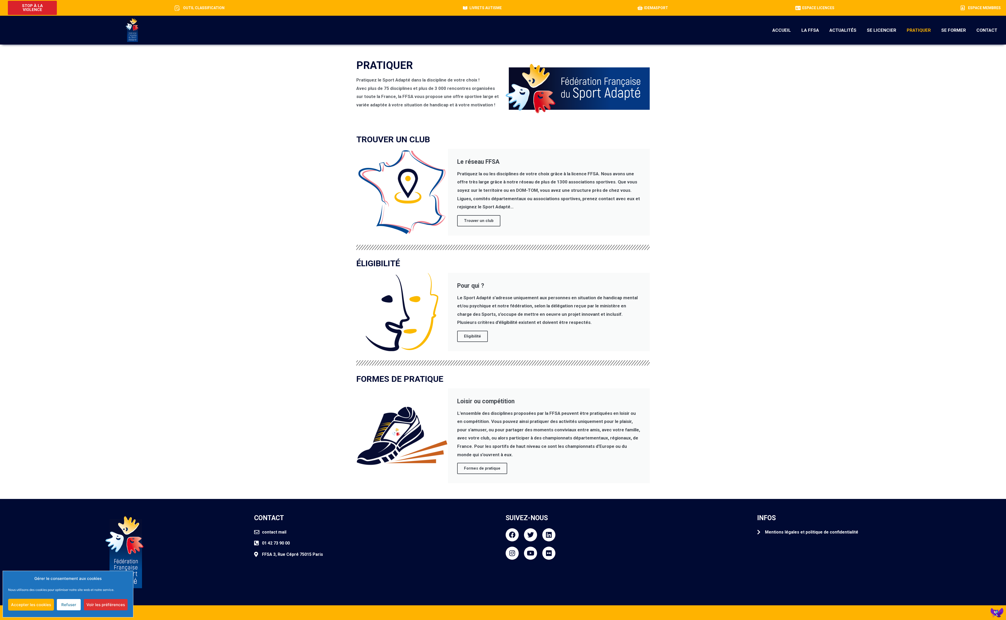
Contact (986, 30)
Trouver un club (479, 220)
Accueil (781, 30)
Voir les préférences (105, 604)
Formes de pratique (482, 468)
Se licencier (881, 30)
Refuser (68, 604)
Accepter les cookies (31, 604)
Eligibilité (472, 336)
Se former (953, 30)
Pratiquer (919, 30)
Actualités (842, 30)
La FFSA (810, 30)
